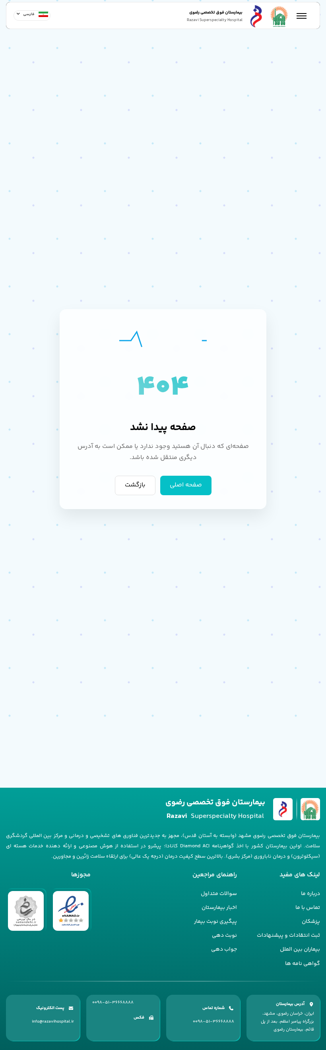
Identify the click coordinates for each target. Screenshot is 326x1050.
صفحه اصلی (186, 485)
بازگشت (135, 485)
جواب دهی (224, 949)
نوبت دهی (224, 935)
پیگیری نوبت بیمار (215, 921)
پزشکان (311, 921)
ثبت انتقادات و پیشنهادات (288, 935)
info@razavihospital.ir (53, 1021)
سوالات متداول (219, 893)
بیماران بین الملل (300, 949)
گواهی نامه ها (302, 963)
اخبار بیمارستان (219, 907)
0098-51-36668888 (213, 1021)
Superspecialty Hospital (215, 816)
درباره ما (310, 893)
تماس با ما (307, 907)
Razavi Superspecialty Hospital (215, 20)
